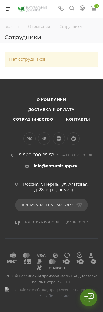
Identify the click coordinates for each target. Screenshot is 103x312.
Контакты (78, 119)
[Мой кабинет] (82, 8)
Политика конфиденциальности (56, 222)
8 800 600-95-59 (36, 155)
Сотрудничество (33, 119)
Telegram (44, 138)
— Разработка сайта (51, 296)
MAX (73, 138)
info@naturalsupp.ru (56, 165)
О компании (51, 99)
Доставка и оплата (51, 109)
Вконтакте (29, 138)
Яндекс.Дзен (59, 138)
